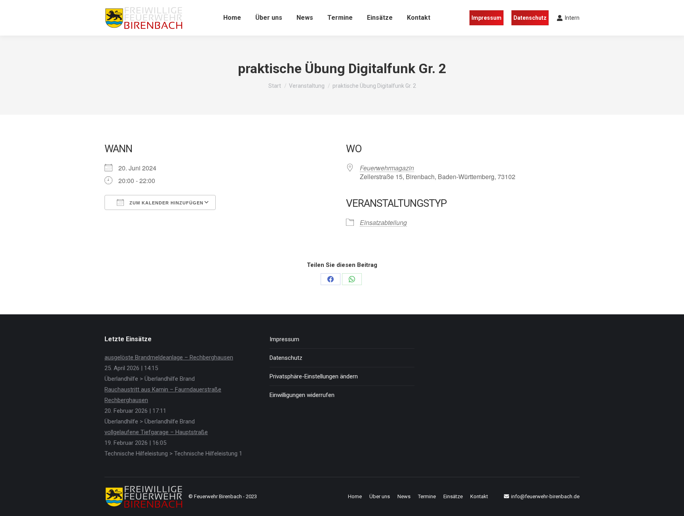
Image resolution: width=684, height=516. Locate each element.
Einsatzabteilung (383, 222)
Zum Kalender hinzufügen (165, 202)
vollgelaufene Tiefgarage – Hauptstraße (156, 432)
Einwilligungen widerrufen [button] (302, 395)
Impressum (284, 339)
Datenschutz (286, 357)
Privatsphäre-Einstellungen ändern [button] (314, 376)
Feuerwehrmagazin (387, 167)
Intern (572, 18)
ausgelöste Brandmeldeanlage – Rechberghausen (168, 357)
